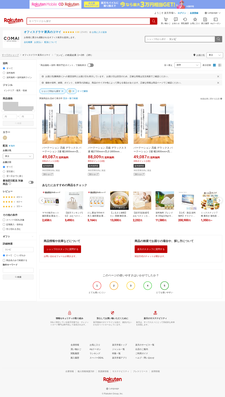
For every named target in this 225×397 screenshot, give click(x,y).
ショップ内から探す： (157, 39)
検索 (19, 123)
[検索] (153, 21)
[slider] (3, 110)
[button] (213, 13)
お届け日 (7, 162)
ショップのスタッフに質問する (62, 249)
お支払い (38, 42)
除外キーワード (10, 265)
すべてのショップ (10, 55)
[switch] (31, 182)
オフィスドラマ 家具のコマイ (42, 31)
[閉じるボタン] (218, 76)
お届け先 (7, 150)
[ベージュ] (5, 138)
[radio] (4, 68)
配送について (50, 42)
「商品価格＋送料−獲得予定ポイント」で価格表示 (62, 65)
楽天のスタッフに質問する (151, 249)
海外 (13, 146)
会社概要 (28, 42)
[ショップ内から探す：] (218, 39)
